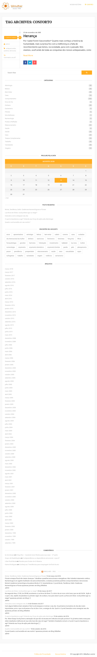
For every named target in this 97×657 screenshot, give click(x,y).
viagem (39, 256)
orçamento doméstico (36, 247)
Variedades (48, 145)
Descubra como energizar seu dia (16, 216)
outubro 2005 (9, 374)
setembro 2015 (10, 322)
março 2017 (9, 272)
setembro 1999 (10, 543)
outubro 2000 (9, 500)
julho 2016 (8, 289)
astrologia (29, 234)
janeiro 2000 (9, 530)
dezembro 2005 (10, 368)
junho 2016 (8, 292)
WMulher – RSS (50, 571)
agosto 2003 (9, 460)
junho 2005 (8, 388)
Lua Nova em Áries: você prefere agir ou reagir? (21, 213)
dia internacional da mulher (15, 239)
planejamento (81, 247)
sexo (60, 251)
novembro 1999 (10, 536)
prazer (9, 251)
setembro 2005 (10, 378)
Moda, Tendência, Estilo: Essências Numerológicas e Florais (25, 209)
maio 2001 (8, 477)
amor (8, 234)
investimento (54, 243)
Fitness (48, 112)
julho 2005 (8, 384)
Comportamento (11, 37)
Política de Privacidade (42, 654)
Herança (30, 36)
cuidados (81, 234)
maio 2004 (8, 431)
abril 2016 (8, 298)
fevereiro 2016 (10, 305)
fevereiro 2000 (10, 526)
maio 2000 (8, 516)
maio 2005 (8, 391)
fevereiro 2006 (10, 361)
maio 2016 (8, 295)
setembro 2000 (10, 503)
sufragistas (10, 256)
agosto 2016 (9, 285)
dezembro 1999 (10, 533)
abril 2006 (8, 355)
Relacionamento (48, 125)
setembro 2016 (10, 282)
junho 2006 (8, 348)
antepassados (11, 48)
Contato (90, 4)
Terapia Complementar (48, 138)
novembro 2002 (10, 470)
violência (49, 256)
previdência (18, 251)
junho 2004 (8, 427)
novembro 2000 (10, 497)
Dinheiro (48, 105)
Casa (48, 95)
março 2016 (9, 302)
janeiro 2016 (9, 308)
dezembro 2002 (10, 467)
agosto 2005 (9, 381)
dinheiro (30, 239)
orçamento (22, 247)
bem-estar (48, 234)
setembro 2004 (10, 417)
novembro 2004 (10, 411)
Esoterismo (48, 108)
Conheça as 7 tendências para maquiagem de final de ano (39, 564)
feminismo (50, 239)
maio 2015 (8, 335)
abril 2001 (8, 480)
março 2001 (9, 483)
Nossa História (75, 4)
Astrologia (48, 85)
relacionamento (42, 251)
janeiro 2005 (9, 404)
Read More (28, 55)
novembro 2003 (10, 450)
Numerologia (48, 118)
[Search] (87, 73)
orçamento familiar (53, 247)
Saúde (48, 128)
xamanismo (59, 256)
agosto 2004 (9, 421)
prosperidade (29, 251)
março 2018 (9, 269)
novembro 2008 (10, 341)
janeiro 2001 (9, 490)
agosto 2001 (9, 473)
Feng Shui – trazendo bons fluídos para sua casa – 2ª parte (37, 555)
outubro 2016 (9, 279)
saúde (53, 251)
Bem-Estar (48, 92)
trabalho (20, 256)
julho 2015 (8, 328)
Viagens (48, 148)
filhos (79, 239)
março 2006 (9, 358)
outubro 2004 (9, 414)
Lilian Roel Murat (10, 561)
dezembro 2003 (10, 447)
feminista (13, 51)
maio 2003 (8, 464)
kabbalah (65, 243)
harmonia (32, 243)
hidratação (42, 243)
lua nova (74, 243)
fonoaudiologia (11, 243)
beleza (39, 234)
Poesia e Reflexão (48, 122)
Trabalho (48, 141)
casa (73, 234)
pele (72, 247)
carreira (65, 234)
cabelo (57, 234)
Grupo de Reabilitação (12, 558)
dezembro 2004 (10, 407)
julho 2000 (8, 510)
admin (7, 44)
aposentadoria (18, 234)
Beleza (48, 89)
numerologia (11, 247)
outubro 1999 (9, 540)
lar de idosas (9, 555)
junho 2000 (8, 513)
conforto (6, 51)
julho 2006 (8, 345)
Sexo (48, 135)
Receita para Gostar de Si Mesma (30, 561)
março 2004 (9, 437)
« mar (7, 198)
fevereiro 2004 (10, 440)
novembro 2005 (10, 371)
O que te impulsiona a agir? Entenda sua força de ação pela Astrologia (29, 219)
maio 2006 (8, 351)
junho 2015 (8, 332)
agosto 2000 (9, 506)
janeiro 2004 (9, 444)
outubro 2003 (9, 454)
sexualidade (70, 251)
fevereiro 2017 (10, 275)
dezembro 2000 (10, 493)
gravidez (23, 243)
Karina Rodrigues (11, 564)
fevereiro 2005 (10, 401)
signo (79, 251)
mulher (82, 243)
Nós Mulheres (48, 115)
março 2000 (9, 523)
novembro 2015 (10, 315)
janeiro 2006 (9, 365)
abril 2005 (8, 394)
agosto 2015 (9, 325)
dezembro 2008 (10, 338)
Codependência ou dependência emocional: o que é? (41, 558)
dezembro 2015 (10, 312)
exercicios (40, 239)
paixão (65, 247)
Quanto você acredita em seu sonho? (17, 222)
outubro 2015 (9, 318)
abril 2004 (8, 434)
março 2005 (9, 398)
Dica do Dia (48, 102)
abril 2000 (8, 520)
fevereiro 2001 (10, 487)
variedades (30, 256)
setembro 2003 (10, 457)
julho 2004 (8, 424)
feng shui (71, 239)
